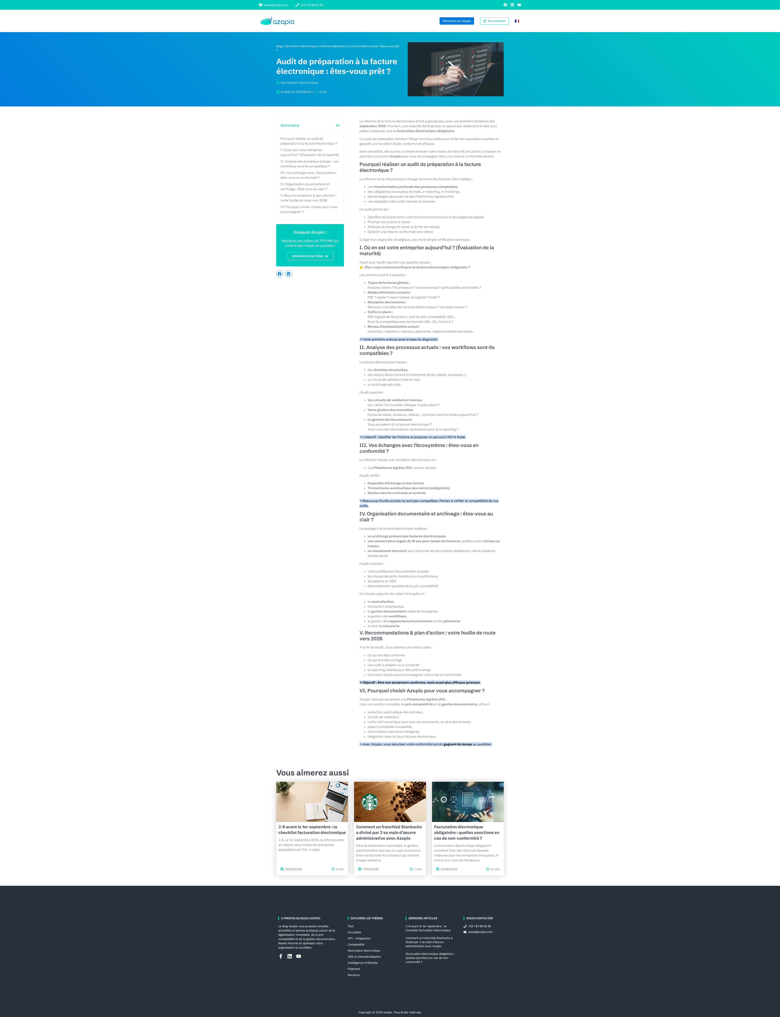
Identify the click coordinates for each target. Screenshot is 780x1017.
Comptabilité (356, 944)
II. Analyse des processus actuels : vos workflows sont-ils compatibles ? (310, 163)
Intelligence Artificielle (363, 963)
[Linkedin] (512, 5)
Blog (279, 46)
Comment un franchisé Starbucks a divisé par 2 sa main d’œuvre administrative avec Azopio (389, 832)
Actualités (354, 932)
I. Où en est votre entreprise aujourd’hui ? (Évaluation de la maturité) (310, 152)
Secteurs (354, 975)
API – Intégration (359, 938)
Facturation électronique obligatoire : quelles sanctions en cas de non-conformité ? (466, 832)
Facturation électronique (301, 46)
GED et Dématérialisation (364, 956)
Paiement (354, 969)
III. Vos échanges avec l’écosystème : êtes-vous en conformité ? (309, 175)
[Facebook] (505, 5)
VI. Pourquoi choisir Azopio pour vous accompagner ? (309, 209)
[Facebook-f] (280, 956)
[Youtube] (519, 5)
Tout (350, 926)
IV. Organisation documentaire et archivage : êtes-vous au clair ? (305, 186)
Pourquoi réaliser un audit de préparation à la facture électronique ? (309, 141)
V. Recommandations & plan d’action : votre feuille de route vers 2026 (308, 197)
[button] (338, 125)
